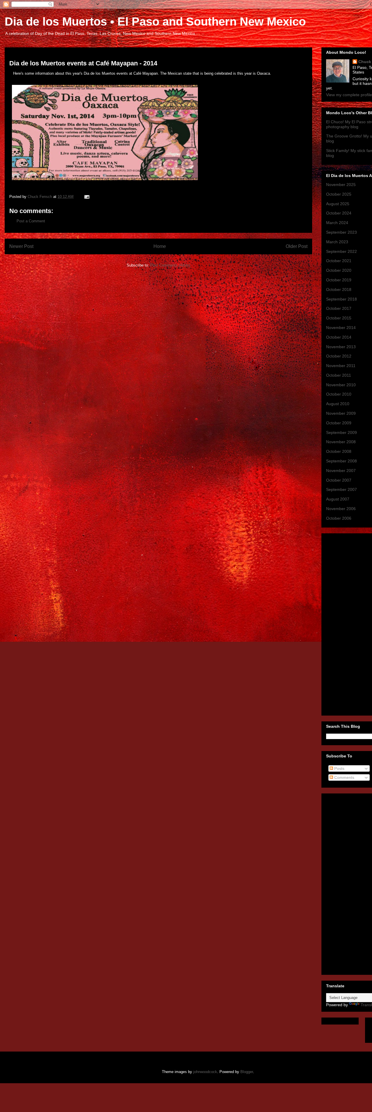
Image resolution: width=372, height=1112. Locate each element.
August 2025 (337, 203)
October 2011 (338, 375)
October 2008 (338, 451)
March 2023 (337, 241)
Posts (338, 768)
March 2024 (337, 222)
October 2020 (338, 270)
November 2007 (341, 470)
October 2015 (338, 318)
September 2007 (341, 489)
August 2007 (337, 499)
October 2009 (338, 423)
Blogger (246, 1072)
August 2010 (337, 403)
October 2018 (338, 289)
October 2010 (338, 394)
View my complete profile (349, 94)
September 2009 (341, 432)
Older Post (296, 246)
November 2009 (341, 413)
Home (159, 246)
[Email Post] (86, 196)
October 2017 (338, 308)
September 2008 (341, 461)
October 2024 (338, 213)
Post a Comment (31, 221)
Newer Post (21, 246)
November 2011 (340, 365)
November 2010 (341, 384)
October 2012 (338, 356)
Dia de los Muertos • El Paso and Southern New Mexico (155, 21)
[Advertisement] (349, 623)
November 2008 (341, 441)
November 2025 (341, 184)
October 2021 (338, 260)
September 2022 (341, 251)
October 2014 (338, 337)
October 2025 (338, 194)
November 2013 (341, 346)
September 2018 (341, 299)
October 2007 (338, 480)
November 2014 (341, 327)
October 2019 (338, 280)
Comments (343, 777)
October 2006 (338, 518)
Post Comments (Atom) (170, 265)
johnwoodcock (205, 1072)
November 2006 (341, 508)
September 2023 (341, 232)
